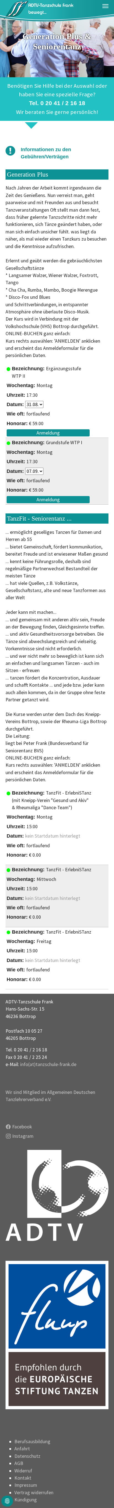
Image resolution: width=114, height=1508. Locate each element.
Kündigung (25, 1500)
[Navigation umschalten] (105, 6)
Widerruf (23, 1471)
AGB (18, 1463)
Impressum (25, 1485)
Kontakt (22, 1478)
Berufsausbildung (32, 1441)
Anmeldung (48, 433)
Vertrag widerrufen (33, 1493)
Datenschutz (27, 1456)
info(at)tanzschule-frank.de (48, 1064)
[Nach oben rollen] (101, 1495)
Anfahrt (22, 1449)
